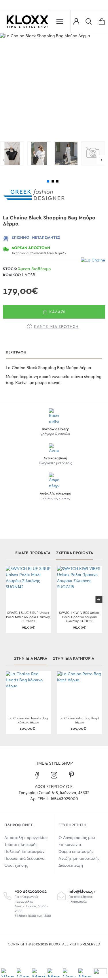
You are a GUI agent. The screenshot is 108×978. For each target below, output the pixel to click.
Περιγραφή (16, 352)
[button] (101, 160)
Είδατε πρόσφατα (32, 553)
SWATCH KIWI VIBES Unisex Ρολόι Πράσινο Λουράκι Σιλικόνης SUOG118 (79, 617)
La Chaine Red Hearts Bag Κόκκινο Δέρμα (28, 720)
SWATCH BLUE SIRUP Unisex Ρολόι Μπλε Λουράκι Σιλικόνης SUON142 (28, 617)
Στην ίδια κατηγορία (73, 659)
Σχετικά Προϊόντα (74, 553)
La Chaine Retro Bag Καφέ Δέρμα (79, 720)
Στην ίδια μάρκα (30, 659)
